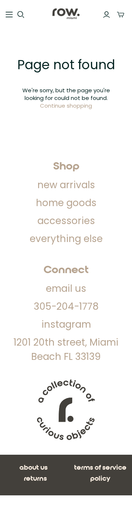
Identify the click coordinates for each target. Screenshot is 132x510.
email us (66, 288)
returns (35, 479)
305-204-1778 (66, 306)
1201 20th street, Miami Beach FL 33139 (66, 349)
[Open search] (21, 14)
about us (33, 468)
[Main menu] (9, 14)
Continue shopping (66, 105)
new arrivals (66, 184)
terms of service (100, 468)
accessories (66, 220)
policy (100, 479)
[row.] (66, 13)
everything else (66, 238)
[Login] (106, 15)
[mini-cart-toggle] (120, 15)
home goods (66, 202)
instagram (66, 324)
